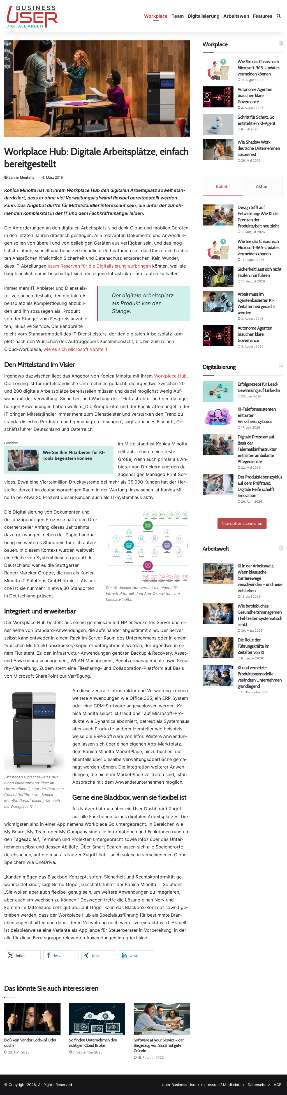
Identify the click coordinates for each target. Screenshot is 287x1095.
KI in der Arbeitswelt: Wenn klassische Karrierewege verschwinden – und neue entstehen (260, 578)
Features (262, 16)
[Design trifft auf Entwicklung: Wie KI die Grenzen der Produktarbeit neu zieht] (218, 215)
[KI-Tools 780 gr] (59, 472)
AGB (277, 1084)
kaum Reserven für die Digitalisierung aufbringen (99, 266)
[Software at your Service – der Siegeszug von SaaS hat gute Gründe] (162, 1019)
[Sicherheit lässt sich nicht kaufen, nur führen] (218, 276)
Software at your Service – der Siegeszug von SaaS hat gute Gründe (159, 1045)
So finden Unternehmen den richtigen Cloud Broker (93, 1043)
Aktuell (263, 186)
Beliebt (223, 186)
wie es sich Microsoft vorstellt (75, 349)
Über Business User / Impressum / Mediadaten (203, 1084)
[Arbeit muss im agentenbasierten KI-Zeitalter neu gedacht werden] (218, 301)
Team (178, 16)
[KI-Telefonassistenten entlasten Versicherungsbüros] (218, 416)
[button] (23, 955)
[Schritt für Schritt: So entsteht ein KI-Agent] (218, 124)
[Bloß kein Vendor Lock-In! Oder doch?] (32, 1019)
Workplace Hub (170, 376)
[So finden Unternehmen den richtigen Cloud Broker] (97, 1019)
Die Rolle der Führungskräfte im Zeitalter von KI (253, 646)
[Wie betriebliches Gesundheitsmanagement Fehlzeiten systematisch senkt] (218, 613)
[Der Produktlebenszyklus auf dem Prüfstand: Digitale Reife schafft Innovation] (218, 484)
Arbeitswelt (236, 16)
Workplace (156, 16)
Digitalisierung (203, 16)
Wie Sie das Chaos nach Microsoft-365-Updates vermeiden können (258, 68)
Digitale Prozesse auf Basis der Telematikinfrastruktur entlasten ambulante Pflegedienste (257, 449)
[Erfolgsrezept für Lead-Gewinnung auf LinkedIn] (218, 391)
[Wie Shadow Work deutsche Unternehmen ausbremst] (218, 149)
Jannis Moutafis (21, 177)
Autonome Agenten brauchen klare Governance (255, 95)
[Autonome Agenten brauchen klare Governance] (218, 96)
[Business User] (32, 16)
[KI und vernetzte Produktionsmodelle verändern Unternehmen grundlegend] (218, 675)
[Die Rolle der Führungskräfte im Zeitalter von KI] (218, 647)
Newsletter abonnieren (242, 523)
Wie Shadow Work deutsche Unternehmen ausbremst (259, 148)
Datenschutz (259, 1084)
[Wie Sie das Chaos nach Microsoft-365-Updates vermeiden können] (218, 69)
